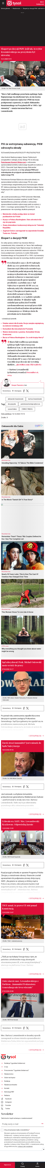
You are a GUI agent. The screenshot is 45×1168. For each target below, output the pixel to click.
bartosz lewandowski (35, 399)
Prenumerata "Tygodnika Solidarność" (16, 1070)
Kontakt (6, 1088)
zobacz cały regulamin (25, 1146)
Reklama (7, 1095)
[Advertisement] (22, 28)
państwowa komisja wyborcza (30, 404)
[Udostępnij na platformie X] (27, 391)
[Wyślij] (42, 1124)
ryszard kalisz (12, 409)
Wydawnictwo (8, 1074)
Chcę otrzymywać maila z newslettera (17, 1130)
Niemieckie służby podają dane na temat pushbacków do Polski (19, 215)
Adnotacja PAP (9, 1092)
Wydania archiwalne (10, 1085)
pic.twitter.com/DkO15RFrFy (28, 364)
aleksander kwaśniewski (15, 399)
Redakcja (7, 1081)
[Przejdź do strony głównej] (14, 3)
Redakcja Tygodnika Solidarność (14, 1063)
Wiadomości (16, 8)
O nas (6, 1067)
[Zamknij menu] (3, 3)
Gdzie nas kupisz (9, 1078)
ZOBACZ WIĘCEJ (27, 409)
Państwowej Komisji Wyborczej (13, 162)
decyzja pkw (12, 404)
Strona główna (5, 8)
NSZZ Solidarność (40, 3)
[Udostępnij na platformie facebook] (24, 391)
